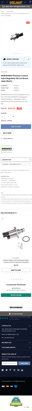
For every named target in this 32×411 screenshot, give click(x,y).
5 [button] (19, 53)
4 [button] (17, 53)
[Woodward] (16, 307)
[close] (28, 59)
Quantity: (4, 113)
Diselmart (4, 72)
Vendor (3, 90)
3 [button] (13, 279)
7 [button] (20, 279)
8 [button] (22, 279)
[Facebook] (3, 370)
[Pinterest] (11, 370)
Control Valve (10, 11)
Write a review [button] (16, 295)
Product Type (5, 88)
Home (2, 11)
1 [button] (12, 53)
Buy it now (7, 133)
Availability (4, 85)
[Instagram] (15, 370)
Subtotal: (3, 121)
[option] (16, 6)
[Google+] (18, 370)
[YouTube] (22, 370)
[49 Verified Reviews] (16, 410)
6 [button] (18, 279)
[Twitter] (7, 370)
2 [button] (14, 53)
